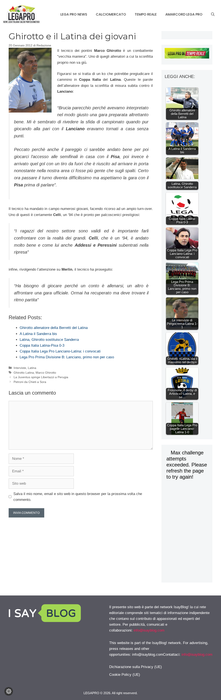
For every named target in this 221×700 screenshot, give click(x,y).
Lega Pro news (73, 14)
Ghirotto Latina (24, 372)
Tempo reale (146, 14)
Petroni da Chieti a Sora (30, 382)
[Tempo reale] (187, 54)
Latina (32, 368)
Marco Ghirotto (46, 372)
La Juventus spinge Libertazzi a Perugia (41, 377)
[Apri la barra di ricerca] (213, 14)
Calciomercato (111, 14)
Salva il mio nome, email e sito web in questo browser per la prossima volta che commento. (77, 497)
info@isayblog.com (149, 630)
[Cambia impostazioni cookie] (8, 691)
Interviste (20, 368)
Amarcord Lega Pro (183, 14)
